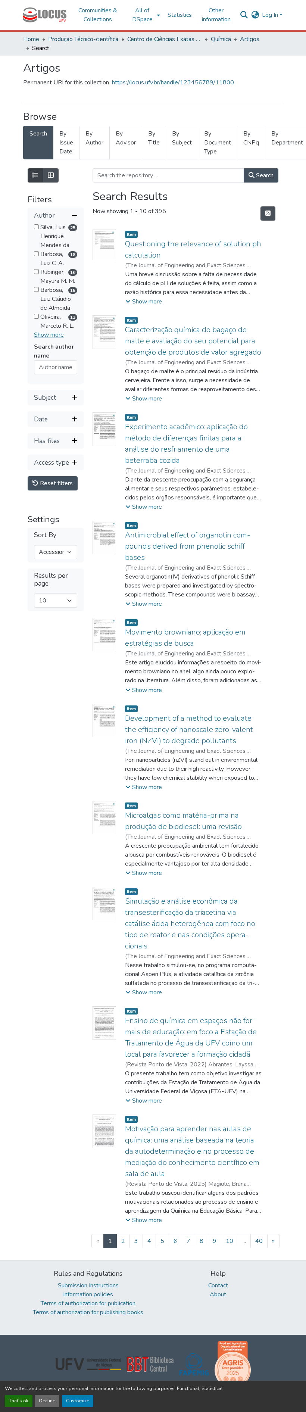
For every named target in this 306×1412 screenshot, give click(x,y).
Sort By (45, 535)
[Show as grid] (51, 175)
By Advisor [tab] (126, 138)
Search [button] (264, 175)
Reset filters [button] (55, 483)
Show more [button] (49, 335)
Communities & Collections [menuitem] (97, 15)
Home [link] (31, 39)
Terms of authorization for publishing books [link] (88, 1312)
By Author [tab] (94, 138)
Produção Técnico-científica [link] (83, 39)
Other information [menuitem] (216, 15)
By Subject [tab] (182, 138)
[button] (44, 14)
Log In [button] (271, 15)
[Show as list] (35, 175)
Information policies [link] (88, 1294)
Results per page (51, 579)
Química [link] (221, 39)
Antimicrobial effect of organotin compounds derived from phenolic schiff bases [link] (187, 546)
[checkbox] (36, 226)
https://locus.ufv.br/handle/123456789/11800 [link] (173, 82)
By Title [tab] (154, 138)
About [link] (218, 1294)
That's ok (18, 1400)
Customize (77, 1400)
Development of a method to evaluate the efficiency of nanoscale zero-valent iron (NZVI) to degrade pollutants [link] (189, 729)
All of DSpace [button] (142, 15)
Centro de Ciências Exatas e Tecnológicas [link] (164, 39)
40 (259, 1241)
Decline (47, 1400)
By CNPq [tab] (251, 138)
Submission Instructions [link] (88, 1285)
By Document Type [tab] (217, 143)
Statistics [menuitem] (180, 15)
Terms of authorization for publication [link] (88, 1303)
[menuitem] (144, 15)
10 (229, 1241)
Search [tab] (38, 134)
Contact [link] (218, 1285)
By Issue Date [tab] (66, 143)
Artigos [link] (249, 39)
